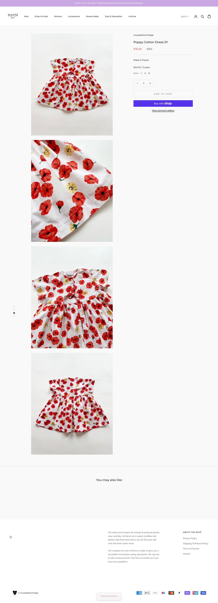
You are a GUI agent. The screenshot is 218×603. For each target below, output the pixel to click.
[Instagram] (11, 537)
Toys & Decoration (113, 16)
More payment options (163, 110)
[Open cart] (209, 16)
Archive (132, 16)
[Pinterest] (149, 73)
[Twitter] (145, 73)
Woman (58, 16)
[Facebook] (141, 73)
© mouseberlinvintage (28, 593)
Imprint (186, 553)
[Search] (202, 16)
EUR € (184, 16)
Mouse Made (92, 16)
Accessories (74, 16)
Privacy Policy (190, 538)
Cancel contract (109, 596)
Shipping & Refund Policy (195, 543)
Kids (26, 16)
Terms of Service (191, 548)
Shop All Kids (41, 16)
